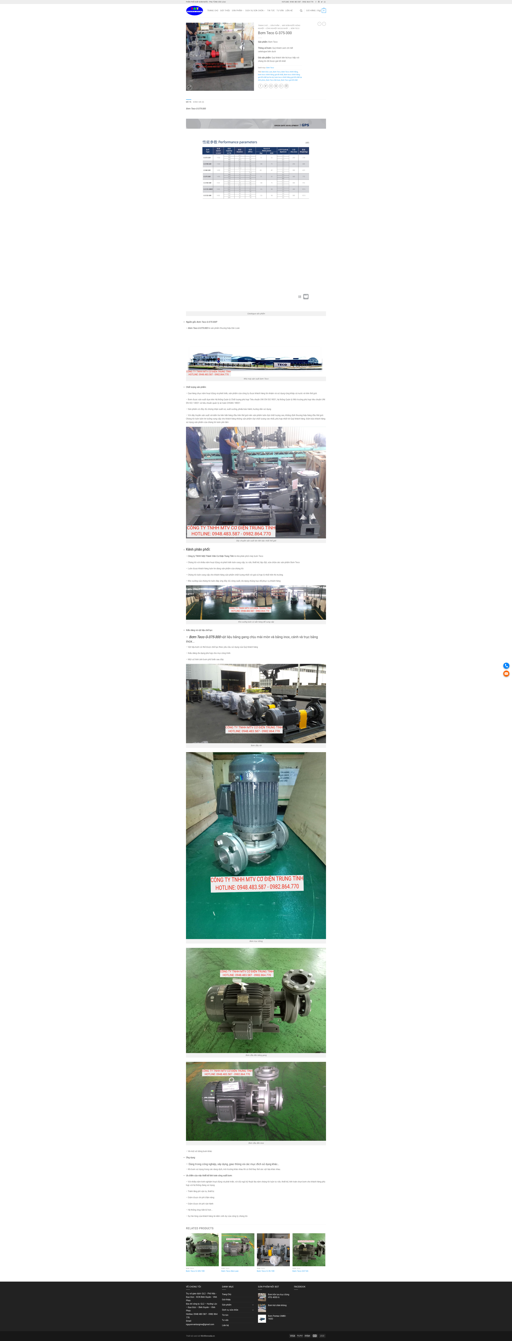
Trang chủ (263, 25)
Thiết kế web (191, 1336)
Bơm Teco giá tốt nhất (289, 80)
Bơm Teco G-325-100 (195, 1271)
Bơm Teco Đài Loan (230, 1271)
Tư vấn (280, 10)
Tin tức (271, 10)
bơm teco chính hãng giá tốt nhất (270, 75)
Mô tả (188, 102)
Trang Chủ (212, 10)
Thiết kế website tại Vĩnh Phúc (14, 1280)
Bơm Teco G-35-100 (265, 1271)
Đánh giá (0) (198, 102)
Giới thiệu (225, 10)
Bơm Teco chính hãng (289, 72)
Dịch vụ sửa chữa (254, 10)
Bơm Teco (295, 28)
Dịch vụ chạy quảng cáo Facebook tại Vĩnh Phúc (50, 1280)
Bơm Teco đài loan (273, 80)
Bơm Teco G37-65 (300, 1271)
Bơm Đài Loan (267, 72)
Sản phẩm (237, 10)
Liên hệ (289, 10)
